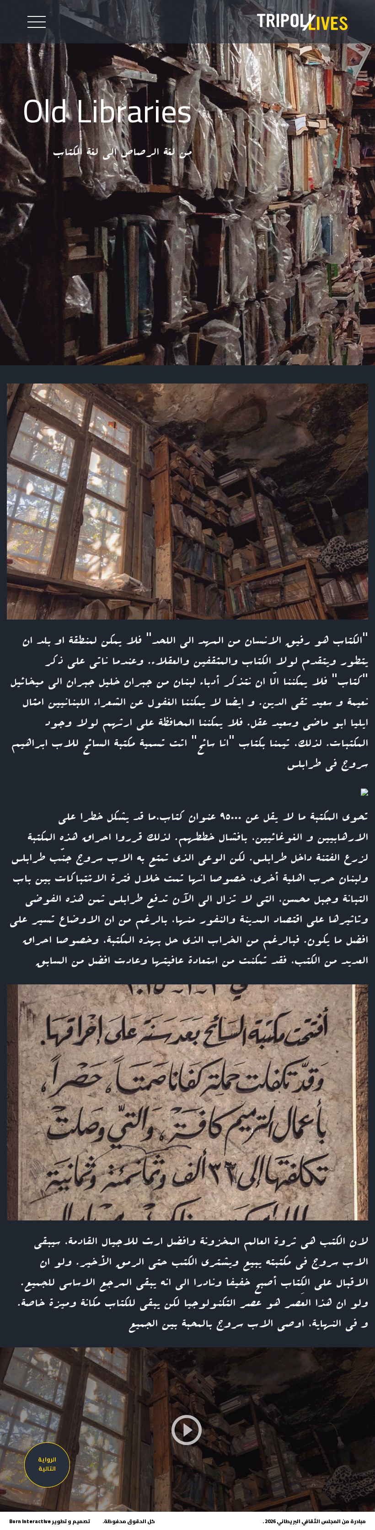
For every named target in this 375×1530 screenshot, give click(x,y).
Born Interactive (30, 1521)
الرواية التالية (47, 1464)
